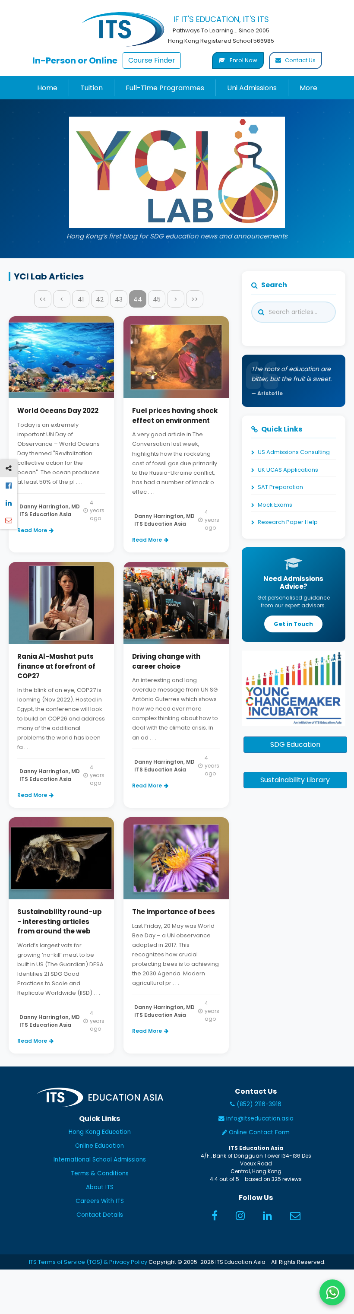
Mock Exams (275, 505)
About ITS (100, 1187)
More (308, 88)
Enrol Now (242, 60)
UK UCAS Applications (288, 470)
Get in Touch (293, 624)
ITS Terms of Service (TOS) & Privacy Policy (88, 1262)
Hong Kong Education (100, 1132)
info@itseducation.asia (260, 1118)
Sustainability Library (295, 780)
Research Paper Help (288, 522)
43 (119, 299)
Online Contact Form (258, 1132)
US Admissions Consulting (294, 452)
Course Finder (151, 60)
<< (42, 299)
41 (81, 299)
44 (137, 299)
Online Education (99, 1146)
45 (157, 299)
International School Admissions (100, 1159)
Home (47, 88)
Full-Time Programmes (165, 88)
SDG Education (295, 744)
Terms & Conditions (100, 1173)
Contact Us (300, 60)
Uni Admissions (252, 88)
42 (100, 299)
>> (194, 299)
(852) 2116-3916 (258, 1104)
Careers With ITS (100, 1201)
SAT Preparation (280, 487)
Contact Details (99, 1215)
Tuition (91, 88)
